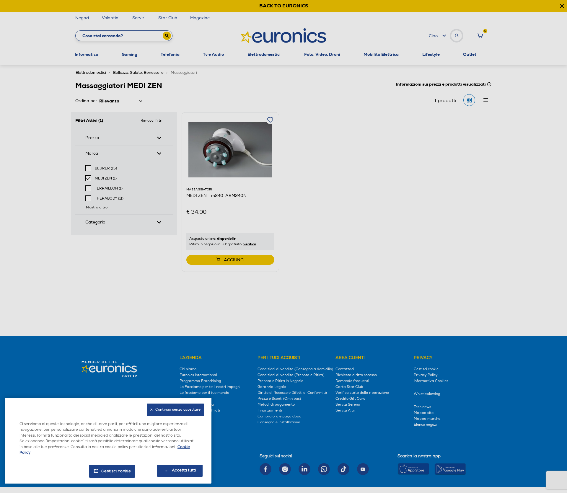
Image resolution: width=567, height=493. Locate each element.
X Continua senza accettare (175, 409)
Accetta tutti (184, 470)
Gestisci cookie (116, 471)
